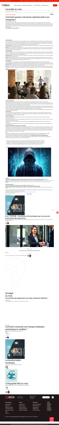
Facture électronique (49, 404)
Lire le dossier (7, 365)
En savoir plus (45, 424)
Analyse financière (22, 405)
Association (7, 413)
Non (7, 299)
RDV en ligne (49, 409)
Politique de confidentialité (20, 416)
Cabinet (48, 402)
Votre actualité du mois (8, 389)
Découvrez (7, 386)
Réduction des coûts (36, 405)
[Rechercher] (53, 12)
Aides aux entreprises (49, 407)
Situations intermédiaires (23, 408)
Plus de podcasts (7, 335)
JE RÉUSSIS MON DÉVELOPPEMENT (27, 5)
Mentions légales (13, 416)
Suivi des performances (9, 408)
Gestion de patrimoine (36, 410)
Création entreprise (8, 404)
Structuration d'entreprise (9, 410)
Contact (46, 397)
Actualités (48, 405)
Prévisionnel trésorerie (22, 407)
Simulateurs (49, 408)
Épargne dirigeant (36, 407)
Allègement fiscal (35, 408)
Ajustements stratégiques (23, 410)
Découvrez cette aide (29, 253)
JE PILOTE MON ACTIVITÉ (36, 5)
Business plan (7, 405)
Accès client (49, 410)
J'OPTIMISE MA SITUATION (44, 5)
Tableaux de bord (22, 404)
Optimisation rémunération (37, 404)
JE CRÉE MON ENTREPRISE (17, 5)
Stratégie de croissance (9, 407)
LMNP (6, 411)
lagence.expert (35, 416)
